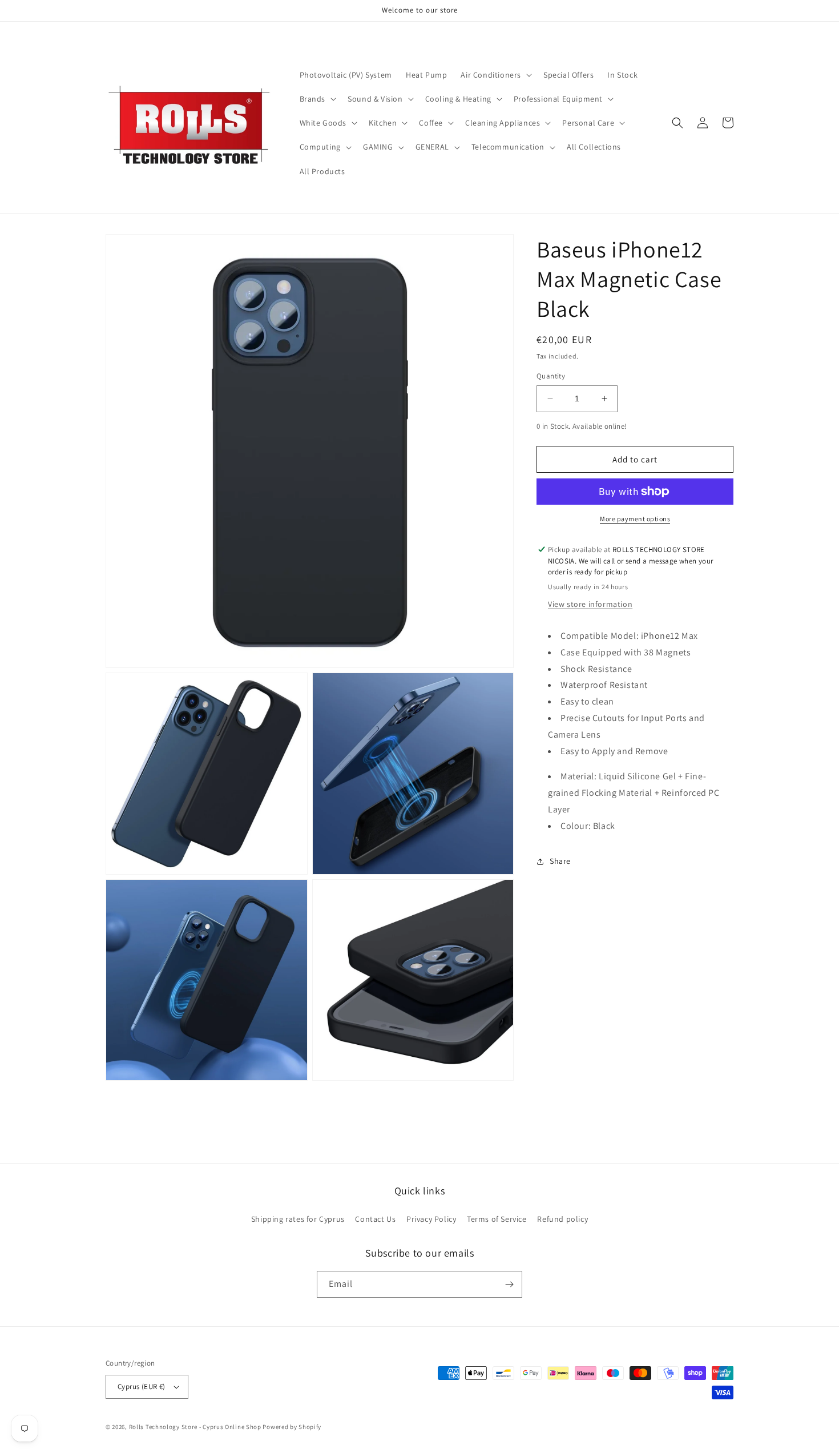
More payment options (635, 518)
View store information (590, 604)
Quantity (551, 376)
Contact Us (375, 1219)
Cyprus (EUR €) (142, 1386)
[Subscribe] (509, 1284)
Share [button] (560, 861)
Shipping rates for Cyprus (298, 1219)
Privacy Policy (431, 1219)
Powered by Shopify (292, 1427)
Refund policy (562, 1219)
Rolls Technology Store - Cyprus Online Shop (195, 1427)
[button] (495, 75)
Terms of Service (497, 1219)
